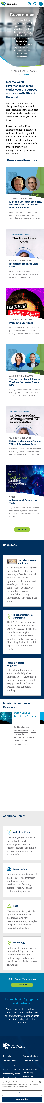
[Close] (40, 1082)
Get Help (7, 1056)
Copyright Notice (10, 1078)
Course (24, 741)
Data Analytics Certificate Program (25, 714)
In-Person (30, 737)
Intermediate (19, 734)
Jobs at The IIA (29, 1077)
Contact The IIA (9, 1060)
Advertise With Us (31, 1060)
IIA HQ (33, 731)
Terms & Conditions (11, 1069)
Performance (19, 737)
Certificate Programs (22, 727)
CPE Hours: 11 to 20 (21, 744)
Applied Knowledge (21, 731)
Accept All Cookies (22, 1099)
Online (16, 741)
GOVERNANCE (25, 74)
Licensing (27, 1065)
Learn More (22, 985)
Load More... (22, 530)
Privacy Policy (9, 1065)
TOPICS (33, 71)
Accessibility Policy (11, 1073)
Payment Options (30, 1056)
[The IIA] (9, 4)
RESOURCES (19, 71)
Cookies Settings (22, 1093)
